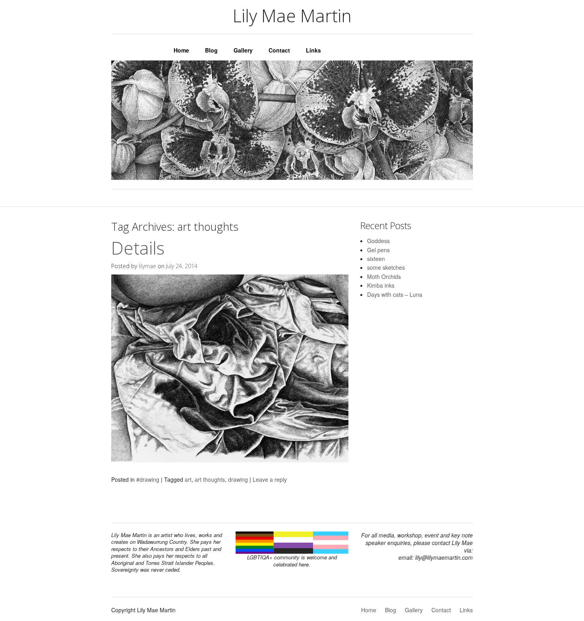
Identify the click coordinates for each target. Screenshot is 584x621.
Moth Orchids (384, 276)
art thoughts (210, 479)
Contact (279, 50)
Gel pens (378, 250)
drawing (238, 479)
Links (313, 50)
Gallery (243, 50)
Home (181, 50)
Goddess (378, 241)
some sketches (386, 267)
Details (137, 248)
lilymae (147, 266)
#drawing (147, 479)
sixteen (376, 259)
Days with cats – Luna (394, 294)
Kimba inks (380, 285)
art (188, 479)
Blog (211, 50)
